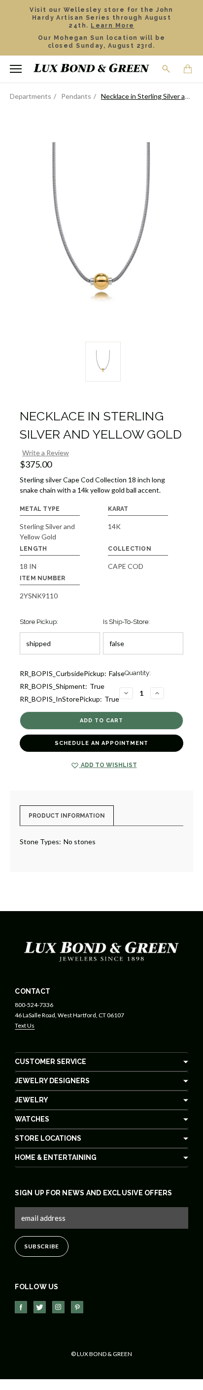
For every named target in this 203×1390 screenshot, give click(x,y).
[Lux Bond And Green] (101, 950)
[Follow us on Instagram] (58, 1307)
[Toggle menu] (16, 69)
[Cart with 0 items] (188, 69)
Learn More (112, 25)
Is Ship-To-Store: (126, 621)
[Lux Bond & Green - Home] (91, 69)
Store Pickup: (39, 621)
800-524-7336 (34, 1004)
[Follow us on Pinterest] (77, 1307)
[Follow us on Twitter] (40, 1307)
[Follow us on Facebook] (21, 1307)
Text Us (24, 1025)
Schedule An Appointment (101, 743)
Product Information (67, 815)
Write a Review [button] (45, 452)
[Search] (166, 68)
